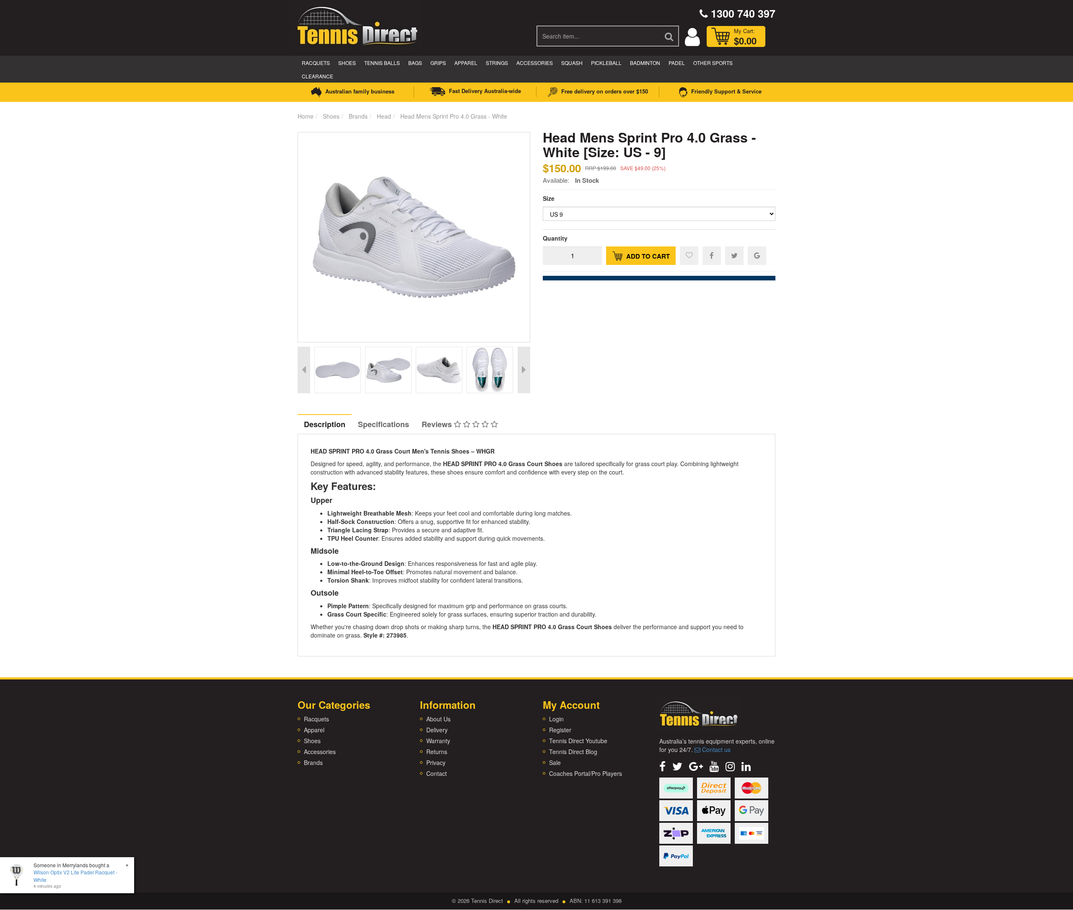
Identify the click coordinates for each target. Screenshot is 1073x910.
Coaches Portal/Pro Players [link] (585, 773)
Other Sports (713, 62)
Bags (415, 62)
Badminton (645, 62)
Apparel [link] (314, 730)
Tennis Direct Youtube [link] (578, 740)
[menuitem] (711, 255)
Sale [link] (555, 762)
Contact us (715, 749)
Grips (438, 62)
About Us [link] (438, 719)
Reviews (438, 424)
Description (324, 424)
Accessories (534, 62)
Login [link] (556, 719)
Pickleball (606, 62)
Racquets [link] (316, 719)
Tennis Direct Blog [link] (573, 751)
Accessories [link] (320, 751)
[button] (689, 255)
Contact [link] (436, 773)
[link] (662, 765)
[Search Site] (669, 36)
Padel (677, 62)
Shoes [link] (312, 740)
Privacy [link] (436, 762)
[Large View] (337, 370)
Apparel (465, 62)
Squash (572, 62)
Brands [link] (313, 762)
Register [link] (560, 730)
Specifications (383, 424)
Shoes (347, 62)
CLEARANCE (317, 76)
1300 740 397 (741, 13)
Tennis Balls (382, 62)
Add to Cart (647, 256)
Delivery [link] (437, 730)
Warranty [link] (438, 740)
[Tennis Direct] (356, 25)
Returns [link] (436, 751)
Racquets (316, 62)
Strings (497, 62)
